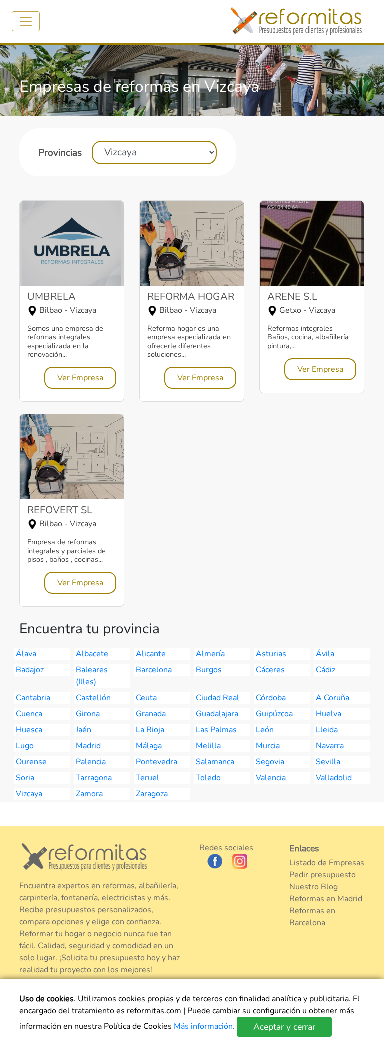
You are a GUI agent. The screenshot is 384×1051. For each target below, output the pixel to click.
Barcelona (154, 670)
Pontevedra (157, 762)
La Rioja (150, 730)
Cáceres (270, 670)
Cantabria (33, 698)
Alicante (151, 654)
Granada (151, 714)
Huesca (29, 730)
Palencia (91, 762)
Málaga (149, 746)
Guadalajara (217, 714)
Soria (25, 778)
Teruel (148, 778)
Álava (26, 654)
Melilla (208, 746)
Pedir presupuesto (323, 875)
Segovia (270, 762)
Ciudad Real (218, 698)
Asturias (271, 654)
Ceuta (146, 698)
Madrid (88, 746)
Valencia (271, 778)
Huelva (329, 714)
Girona (88, 714)
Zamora (89, 794)
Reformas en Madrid (326, 899)
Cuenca (29, 714)
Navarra (330, 746)
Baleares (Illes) (92, 676)
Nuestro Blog (314, 887)
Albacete (92, 654)
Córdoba (271, 698)
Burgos (209, 670)
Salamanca (215, 762)
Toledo (208, 778)
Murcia (268, 746)
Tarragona (94, 778)
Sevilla (328, 762)
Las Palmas (216, 730)
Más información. (205, 1026)
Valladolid (334, 778)
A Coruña (333, 698)
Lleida (327, 730)
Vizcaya (29, 794)
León (265, 730)
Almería (210, 654)
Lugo (25, 746)
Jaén (84, 730)
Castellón (93, 698)
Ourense (31, 762)
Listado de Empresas (327, 863)
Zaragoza (152, 794)
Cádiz (326, 670)
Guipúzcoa (274, 714)
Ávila (325, 654)
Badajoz (30, 670)
